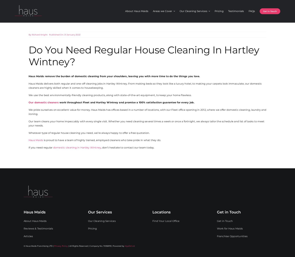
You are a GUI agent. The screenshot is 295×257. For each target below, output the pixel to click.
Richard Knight (39, 34)
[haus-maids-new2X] (28, 4)
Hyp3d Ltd (130, 246)
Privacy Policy (61, 246)
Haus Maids (36, 140)
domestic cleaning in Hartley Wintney (77, 147)
